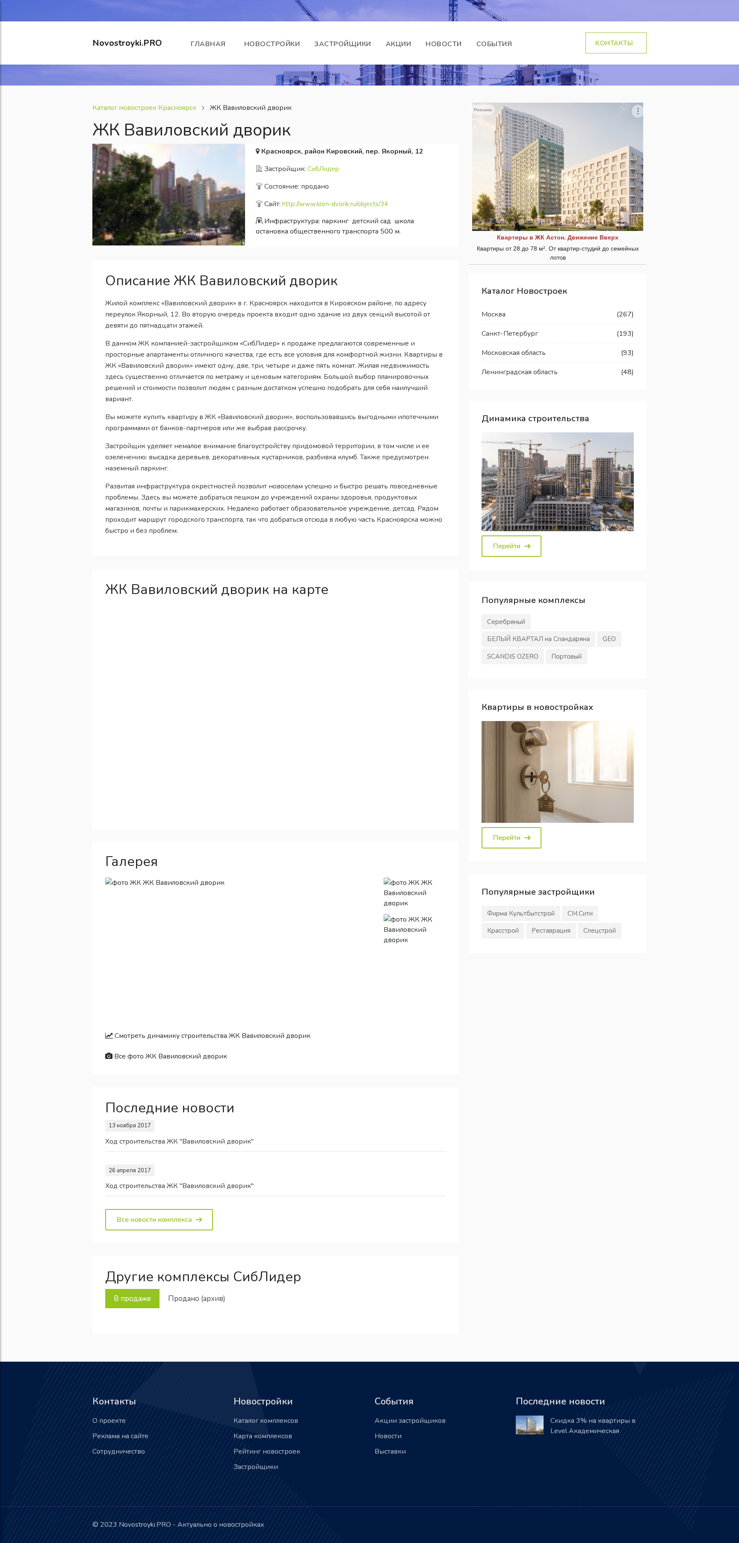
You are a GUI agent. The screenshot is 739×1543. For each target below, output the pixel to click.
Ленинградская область (520, 372)
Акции (398, 44)
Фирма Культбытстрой (521, 913)
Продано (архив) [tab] (196, 1299)
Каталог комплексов (266, 1420)
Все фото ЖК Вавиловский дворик (169, 1056)
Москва (493, 314)
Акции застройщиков (410, 1420)
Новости (444, 44)
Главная (210, 44)
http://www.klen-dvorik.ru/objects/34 (335, 204)
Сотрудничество (118, 1451)
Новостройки (272, 44)
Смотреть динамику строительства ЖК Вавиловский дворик (211, 1035)
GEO (609, 639)
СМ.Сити (580, 913)
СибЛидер (323, 169)
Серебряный (506, 622)
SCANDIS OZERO (512, 656)
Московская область (514, 353)
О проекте (109, 1420)
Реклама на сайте (120, 1436)
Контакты (616, 43)
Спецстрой (599, 930)
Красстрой (503, 930)
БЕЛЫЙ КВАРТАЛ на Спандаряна (538, 639)
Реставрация (551, 930)
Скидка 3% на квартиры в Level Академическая (593, 1426)
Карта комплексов (263, 1436)
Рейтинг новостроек (267, 1451)
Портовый (566, 656)
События (496, 44)
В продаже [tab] (132, 1299)
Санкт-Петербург (510, 333)
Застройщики (342, 44)
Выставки (390, 1451)
